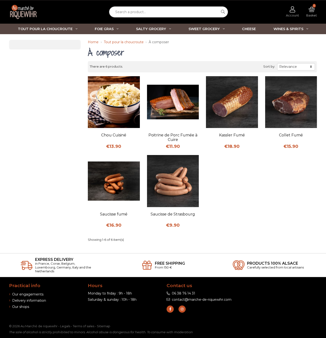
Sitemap (103, 326)
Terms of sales (83, 326)
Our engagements (27, 294)
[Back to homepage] (31, 12)
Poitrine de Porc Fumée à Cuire (172, 137)
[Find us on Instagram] (182, 309)
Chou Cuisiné (113, 135)
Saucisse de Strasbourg (173, 214)
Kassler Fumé (232, 135)
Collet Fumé (291, 135)
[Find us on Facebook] (170, 309)
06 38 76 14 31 (183, 293)
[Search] (223, 11)
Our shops (20, 307)
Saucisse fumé (113, 214)
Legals (65, 326)
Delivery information (29, 300)
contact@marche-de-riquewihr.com (201, 299)
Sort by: (269, 66)
